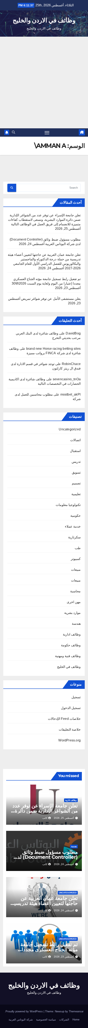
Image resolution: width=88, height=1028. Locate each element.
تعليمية (76, 494)
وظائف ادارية (72, 634)
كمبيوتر (76, 559)
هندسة (76, 623)
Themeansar (76, 1011)
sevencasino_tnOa (67, 379)
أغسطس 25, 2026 (64, 818)
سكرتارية (74, 537)
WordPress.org (69, 740)
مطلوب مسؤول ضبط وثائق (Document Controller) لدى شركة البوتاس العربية (46, 857)
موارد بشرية (72, 613)
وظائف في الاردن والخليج (44, 20)
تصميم (76, 483)
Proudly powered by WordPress (25, 1011)
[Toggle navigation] (47, 132)
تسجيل (76, 697)
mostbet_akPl (70, 394)
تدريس (76, 461)
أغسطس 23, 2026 (64, 956)
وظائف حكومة (71, 645)
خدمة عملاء (73, 526)
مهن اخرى (74, 602)
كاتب (44, 818)
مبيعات (76, 569)
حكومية (75, 515)
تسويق (76, 472)
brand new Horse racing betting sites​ (53, 348)
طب (78, 548)
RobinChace (71, 364)
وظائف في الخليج (69, 666)
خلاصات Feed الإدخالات (64, 718)
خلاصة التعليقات (70, 729)
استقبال (75, 451)
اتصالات (75, 440)
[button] (13, 132)
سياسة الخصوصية (46, 1019)
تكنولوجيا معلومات (68, 505)
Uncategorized (70, 429)
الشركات (64, 1019)
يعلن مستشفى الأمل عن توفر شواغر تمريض (51, 298)
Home (75, 1019)
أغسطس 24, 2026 (64, 864)
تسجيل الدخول (71, 708)
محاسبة (75, 591)
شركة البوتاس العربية (21, 1019)
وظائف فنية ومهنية (68, 656)
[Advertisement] (44, 82)
